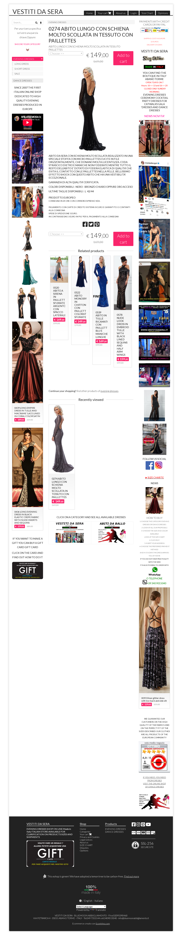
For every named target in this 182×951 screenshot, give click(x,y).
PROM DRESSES (154, 780)
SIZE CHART (86, 845)
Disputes (84, 847)
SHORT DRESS (22, 68)
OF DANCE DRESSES (154, 786)
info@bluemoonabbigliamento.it (133, 918)
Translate (100, 909)
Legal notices (86, 839)
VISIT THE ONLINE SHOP (154, 783)
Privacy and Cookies (89, 837)
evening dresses (109, 391)
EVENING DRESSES (57, 22)
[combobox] (66, 53)
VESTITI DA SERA (38, 11)
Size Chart (147, 13)
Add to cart (123, 58)
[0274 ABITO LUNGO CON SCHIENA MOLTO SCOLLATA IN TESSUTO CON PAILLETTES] (91, 109)
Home (89, 13)
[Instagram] (138, 825)
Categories (85, 831)
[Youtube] (148, 825)
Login (134, 13)
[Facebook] (134, 825)
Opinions (163, 13)
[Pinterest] (143, 825)
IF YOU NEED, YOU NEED (154, 777)
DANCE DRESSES (22, 80)
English (88, 900)
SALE (17, 73)
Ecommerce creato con (91, 923)
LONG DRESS (22, 63)
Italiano (98, 900)
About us (121, 13)
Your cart (103, 13)
